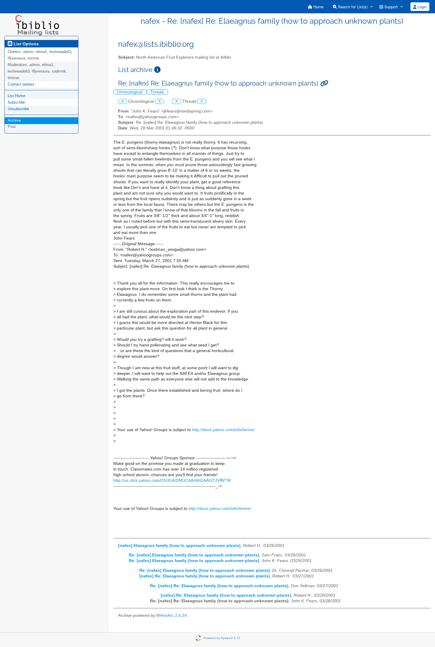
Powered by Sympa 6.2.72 (222, 637)
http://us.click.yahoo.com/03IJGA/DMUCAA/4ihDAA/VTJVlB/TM (172, 480)
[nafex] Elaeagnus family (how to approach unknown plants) (179, 545)
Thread (157, 92)
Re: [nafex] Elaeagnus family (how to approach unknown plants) (194, 555)
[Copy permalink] (324, 83)
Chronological (130, 92)
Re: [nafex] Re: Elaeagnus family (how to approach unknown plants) (219, 586)
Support (390, 6)
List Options (25, 43)
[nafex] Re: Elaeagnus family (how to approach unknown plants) (204, 576)
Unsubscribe (18, 109)
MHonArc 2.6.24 (171, 615)
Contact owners (21, 84)
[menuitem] (315, 6)
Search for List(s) (352, 6)
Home (317, 6)
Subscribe (16, 102)
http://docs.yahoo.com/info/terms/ (223, 430)
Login (421, 6)
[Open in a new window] (157, 69)
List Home (16, 96)
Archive (14, 120)
